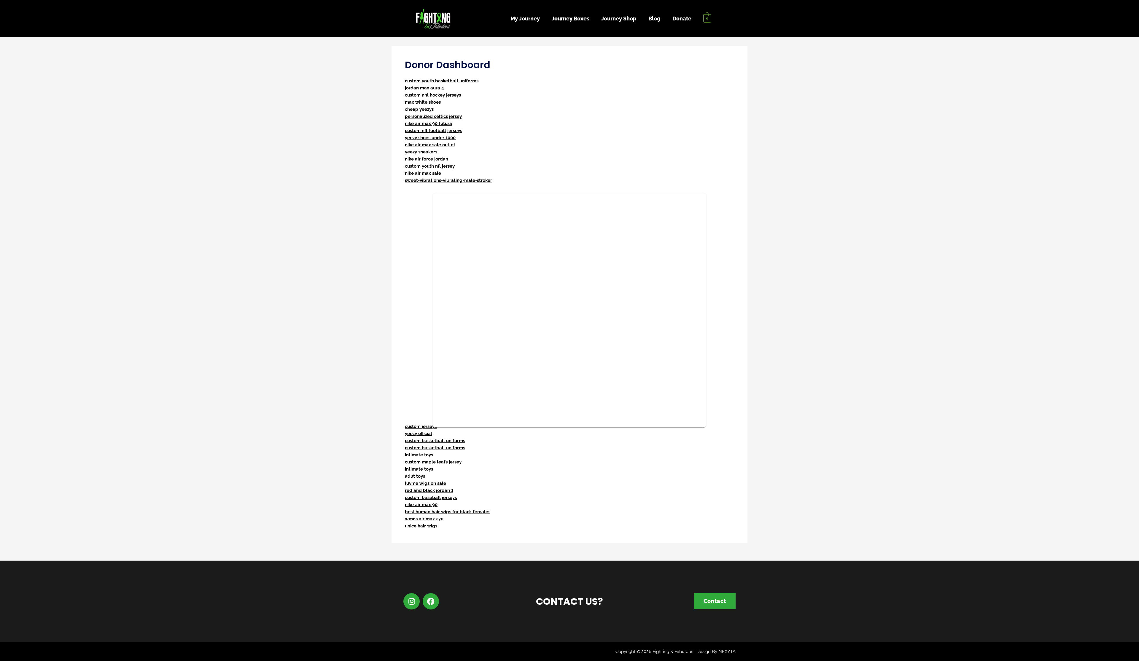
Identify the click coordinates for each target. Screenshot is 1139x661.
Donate (681, 18)
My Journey (525, 18)
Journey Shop (619, 18)
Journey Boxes (570, 18)
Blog (654, 18)
